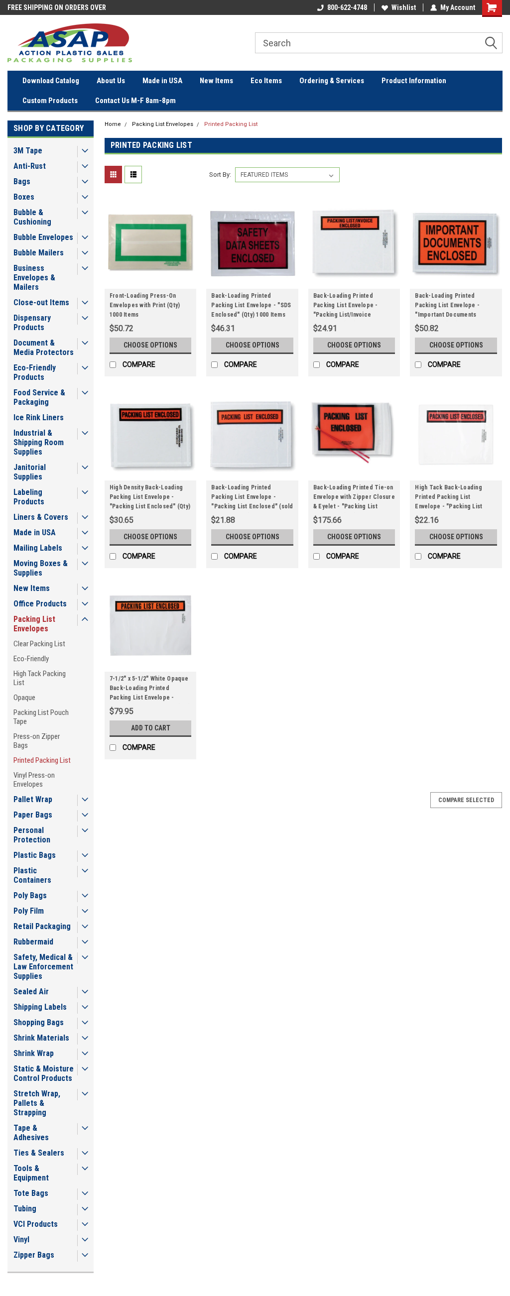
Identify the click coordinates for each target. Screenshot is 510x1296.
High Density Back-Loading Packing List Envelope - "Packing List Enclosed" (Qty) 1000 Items (150, 498)
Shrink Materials (41, 1038)
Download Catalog (50, 80)
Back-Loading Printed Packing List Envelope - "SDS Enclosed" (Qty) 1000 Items (251, 305)
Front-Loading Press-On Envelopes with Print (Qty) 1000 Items (145, 305)
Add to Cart (150, 728)
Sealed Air (31, 991)
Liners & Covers (40, 517)
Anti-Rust (29, 166)
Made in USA (162, 80)
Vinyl (21, 1239)
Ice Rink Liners (38, 417)
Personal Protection (31, 834)
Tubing (24, 1208)
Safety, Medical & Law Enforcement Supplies (43, 966)
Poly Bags (30, 895)
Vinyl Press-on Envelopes (34, 780)
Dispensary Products (32, 322)
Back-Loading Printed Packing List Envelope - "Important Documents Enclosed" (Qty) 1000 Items (452, 306)
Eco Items (266, 80)
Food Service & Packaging (39, 397)
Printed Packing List (42, 760)
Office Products (40, 603)
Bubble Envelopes (43, 237)
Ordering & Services (331, 80)
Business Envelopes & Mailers (34, 277)
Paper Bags (32, 815)
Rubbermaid (33, 941)
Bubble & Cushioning (32, 217)
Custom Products (50, 100)
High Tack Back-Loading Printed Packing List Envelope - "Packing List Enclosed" (448, 498)
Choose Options (150, 345)
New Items (216, 80)
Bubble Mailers (38, 252)
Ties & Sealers (38, 1153)
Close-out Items (41, 302)
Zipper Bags (33, 1255)
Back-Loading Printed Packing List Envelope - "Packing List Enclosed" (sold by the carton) (252, 498)
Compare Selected (466, 800)
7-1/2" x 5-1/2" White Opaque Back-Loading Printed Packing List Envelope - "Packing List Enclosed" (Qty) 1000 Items (150, 689)
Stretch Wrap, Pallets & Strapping (36, 1103)
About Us (111, 80)
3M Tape (27, 150)
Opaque (24, 697)
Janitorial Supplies (29, 472)
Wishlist (403, 7)
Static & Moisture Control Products (43, 1073)
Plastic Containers (32, 875)
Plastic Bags (34, 855)
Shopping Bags (38, 1022)
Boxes (23, 197)
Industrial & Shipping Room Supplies (38, 442)
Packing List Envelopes (34, 623)
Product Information (414, 80)
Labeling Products (28, 496)
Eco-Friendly (31, 658)
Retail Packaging (42, 926)
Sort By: (220, 174)
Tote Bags (30, 1193)
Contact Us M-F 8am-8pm (135, 100)
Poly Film (28, 911)
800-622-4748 (347, 7)
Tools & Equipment (31, 1173)
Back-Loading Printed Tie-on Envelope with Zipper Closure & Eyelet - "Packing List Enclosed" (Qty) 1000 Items (354, 498)
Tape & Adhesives (31, 1132)
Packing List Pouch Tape (41, 717)
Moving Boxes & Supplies (40, 568)
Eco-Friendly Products (34, 372)
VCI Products (35, 1224)
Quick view (150, 281)
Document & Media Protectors (43, 347)
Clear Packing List (39, 643)
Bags (21, 181)
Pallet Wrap (32, 799)
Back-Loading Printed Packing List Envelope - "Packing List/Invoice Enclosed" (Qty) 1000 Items (350, 306)
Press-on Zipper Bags (36, 741)
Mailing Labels (37, 548)
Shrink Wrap (33, 1053)
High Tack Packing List (39, 678)
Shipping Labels (40, 1007)
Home (113, 124)
